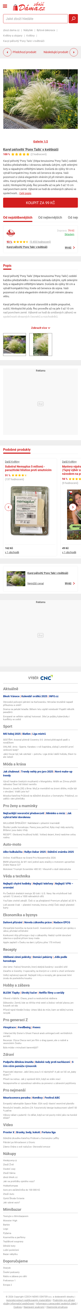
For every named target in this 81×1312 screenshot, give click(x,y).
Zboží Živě (8, 1164)
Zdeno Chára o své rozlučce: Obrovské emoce (26, 1146)
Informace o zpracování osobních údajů (56, 1303)
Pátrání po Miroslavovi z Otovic (19, 1142)
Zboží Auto (8, 1194)
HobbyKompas (10, 1185)
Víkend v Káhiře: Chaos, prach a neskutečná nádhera (30, 998)
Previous (8, 507)
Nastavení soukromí (34, 1307)
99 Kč (68, 247)
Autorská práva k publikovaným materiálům (28, 1300)
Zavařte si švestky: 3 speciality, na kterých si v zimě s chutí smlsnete (39, 971)
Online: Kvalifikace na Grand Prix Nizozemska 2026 (29, 857)
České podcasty (11, 1272)
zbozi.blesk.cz (10, 1177)
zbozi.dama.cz (11, 30)
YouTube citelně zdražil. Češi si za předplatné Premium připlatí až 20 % (39, 900)
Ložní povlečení (11, 1250)
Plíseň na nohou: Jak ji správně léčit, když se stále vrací (31, 1079)
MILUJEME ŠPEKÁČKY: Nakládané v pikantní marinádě (31, 823)
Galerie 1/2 (40, 141)
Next (72, 507)
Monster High (10, 1220)
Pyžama (7, 1233)
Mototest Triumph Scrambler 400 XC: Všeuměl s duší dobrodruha (37, 869)
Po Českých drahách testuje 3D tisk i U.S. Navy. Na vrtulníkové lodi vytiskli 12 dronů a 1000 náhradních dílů (37, 895)
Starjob (7, 1268)
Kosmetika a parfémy (14, 1237)
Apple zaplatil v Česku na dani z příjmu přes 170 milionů (32, 942)
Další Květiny (12, 461)
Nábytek (28, 30)
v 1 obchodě (12, 552)
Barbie (6, 1224)
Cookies (18, 1307)
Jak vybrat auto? (11, 1202)
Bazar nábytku (10, 1254)
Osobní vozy (9, 1169)
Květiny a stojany (12, 35)
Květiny (30, 35)
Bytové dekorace (46, 30)
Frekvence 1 (9, 1280)
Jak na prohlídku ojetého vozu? (19, 1181)
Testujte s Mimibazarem (15, 1216)
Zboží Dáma (9, 1173)
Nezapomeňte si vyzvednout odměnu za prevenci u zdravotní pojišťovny (39, 1083)
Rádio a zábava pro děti (15, 1276)
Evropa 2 (7, 1285)
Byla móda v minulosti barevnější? (20, 1047)
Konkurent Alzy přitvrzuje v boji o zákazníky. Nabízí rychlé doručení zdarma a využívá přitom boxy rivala (37, 937)
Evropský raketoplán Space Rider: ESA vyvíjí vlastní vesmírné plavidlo (38, 1103)
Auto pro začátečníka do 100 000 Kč (21, 1190)
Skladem (69, 234)
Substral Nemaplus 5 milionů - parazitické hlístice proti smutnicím (28, 468)
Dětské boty (9, 1246)
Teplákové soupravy (13, 1241)
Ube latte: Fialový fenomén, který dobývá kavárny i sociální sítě (35, 967)
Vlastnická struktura (57, 1307)
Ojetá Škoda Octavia (13, 1198)
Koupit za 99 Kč (40, 203)
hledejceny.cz (10, 1160)
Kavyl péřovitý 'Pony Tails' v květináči (30, 149)
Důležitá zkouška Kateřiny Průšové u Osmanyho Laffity (31, 1138)
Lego (5, 1229)
